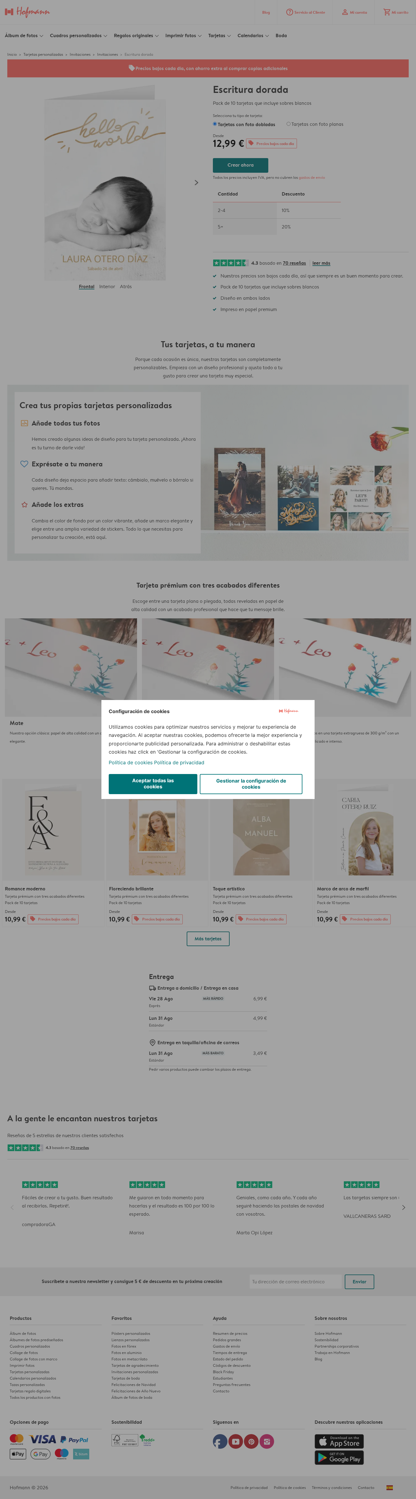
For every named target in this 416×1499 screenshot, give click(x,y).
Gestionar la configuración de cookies (251, 784)
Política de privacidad (179, 762)
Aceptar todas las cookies (153, 783)
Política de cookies (131, 762)
